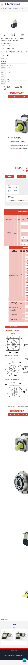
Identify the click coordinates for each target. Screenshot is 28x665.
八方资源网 (10, 655)
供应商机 (9, 8)
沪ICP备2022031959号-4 (17, 652)
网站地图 (22, 655)
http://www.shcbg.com (4, 619)
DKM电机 (14, 8)
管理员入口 (18, 655)
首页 (6, 8)
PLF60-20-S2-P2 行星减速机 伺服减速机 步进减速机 (10, 643)
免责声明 (14, 655)
